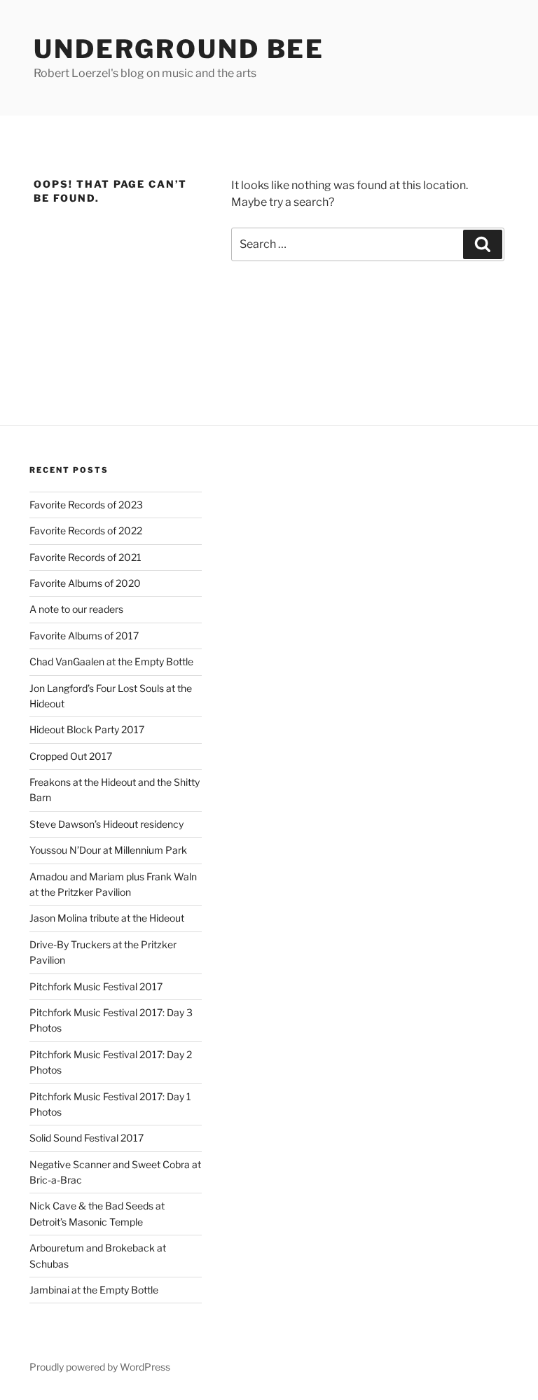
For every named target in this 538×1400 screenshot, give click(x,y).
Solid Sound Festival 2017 (86, 1138)
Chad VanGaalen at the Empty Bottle (111, 661)
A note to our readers (76, 609)
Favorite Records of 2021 (85, 557)
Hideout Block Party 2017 (86, 729)
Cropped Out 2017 (70, 756)
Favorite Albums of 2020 (85, 583)
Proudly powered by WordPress (99, 1367)
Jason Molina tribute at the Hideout (106, 918)
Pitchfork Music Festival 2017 (96, 986)
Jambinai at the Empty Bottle (93, 1290)
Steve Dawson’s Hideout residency (106, 824)
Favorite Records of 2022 (85, 530)
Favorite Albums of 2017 (84, 636)
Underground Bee (179, 49)
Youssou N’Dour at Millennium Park (108, 850)
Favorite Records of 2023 (86, 505)
